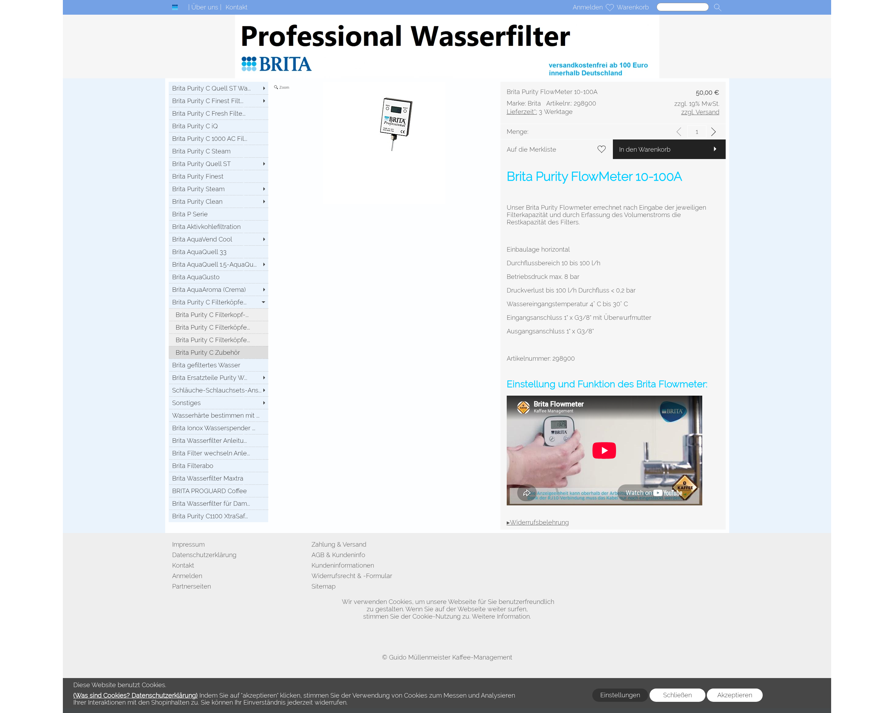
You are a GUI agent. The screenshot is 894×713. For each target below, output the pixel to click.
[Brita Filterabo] (218, 465)
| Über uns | (204, 7)
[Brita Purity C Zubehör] (218, 352)
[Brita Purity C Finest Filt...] (218, 100)
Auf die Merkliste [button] (531, 149)
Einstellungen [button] (620, 695)
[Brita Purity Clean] (218, 201)
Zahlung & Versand (339, 544)
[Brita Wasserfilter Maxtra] (218, 478)
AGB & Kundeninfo (338, 555)
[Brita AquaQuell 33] (218, 251)
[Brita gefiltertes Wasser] (218, 365)
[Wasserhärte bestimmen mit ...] (218, 415)
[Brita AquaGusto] (218, 277)
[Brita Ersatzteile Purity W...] (218, 377)
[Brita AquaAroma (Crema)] (218, 289)
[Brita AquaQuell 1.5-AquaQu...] (218, 264)
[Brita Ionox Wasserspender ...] (218, 428)
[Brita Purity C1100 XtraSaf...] (218, 516)
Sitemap (324, 586)
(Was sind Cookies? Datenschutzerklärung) (135, 695)
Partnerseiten (191, 586)
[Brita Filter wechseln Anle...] (218, 453)
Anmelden (588, 7)
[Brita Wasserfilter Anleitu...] (218, 440)
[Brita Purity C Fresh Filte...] (218, 113)
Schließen (677, 695)
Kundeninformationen (343, 565)
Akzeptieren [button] (734, 695)
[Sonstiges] (218, 402)
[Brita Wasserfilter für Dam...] (218, 503)
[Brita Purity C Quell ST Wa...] (218, 88)
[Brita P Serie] (218, 214)
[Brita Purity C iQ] (218, 126)
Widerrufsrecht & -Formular (352, 575)
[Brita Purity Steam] (218, 188)
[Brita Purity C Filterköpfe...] (218, 302)
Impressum (188, 544)
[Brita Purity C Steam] (218, 151)
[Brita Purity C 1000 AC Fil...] (218, 138)
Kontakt (237, 7)
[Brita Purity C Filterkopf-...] (218, 314)
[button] (717, 7)
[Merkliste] (609, 7)
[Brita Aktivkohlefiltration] (218, 226)
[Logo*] (175, 7)
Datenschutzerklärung (204, 555)
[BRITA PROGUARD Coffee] (218, 490)
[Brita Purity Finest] (218, 176)
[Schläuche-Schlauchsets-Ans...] (218, 390)
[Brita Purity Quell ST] (218, 163)
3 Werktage (540, 111)
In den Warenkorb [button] (644, 149)
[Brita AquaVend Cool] (218, 239)
